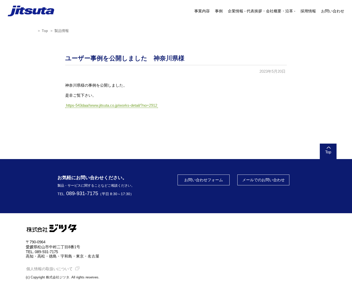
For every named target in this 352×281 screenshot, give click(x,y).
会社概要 (273, 11)
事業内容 (202, 11)
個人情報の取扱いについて (49, 269)
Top (45, 31)
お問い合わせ (332, 11)
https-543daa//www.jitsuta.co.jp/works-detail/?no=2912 (111, 105)
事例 (219, 11)
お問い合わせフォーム (203, 180)
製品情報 (61, 31)
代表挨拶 (254, 11)
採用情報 (308, 11)
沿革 (289, 11)
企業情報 (235, 11)
